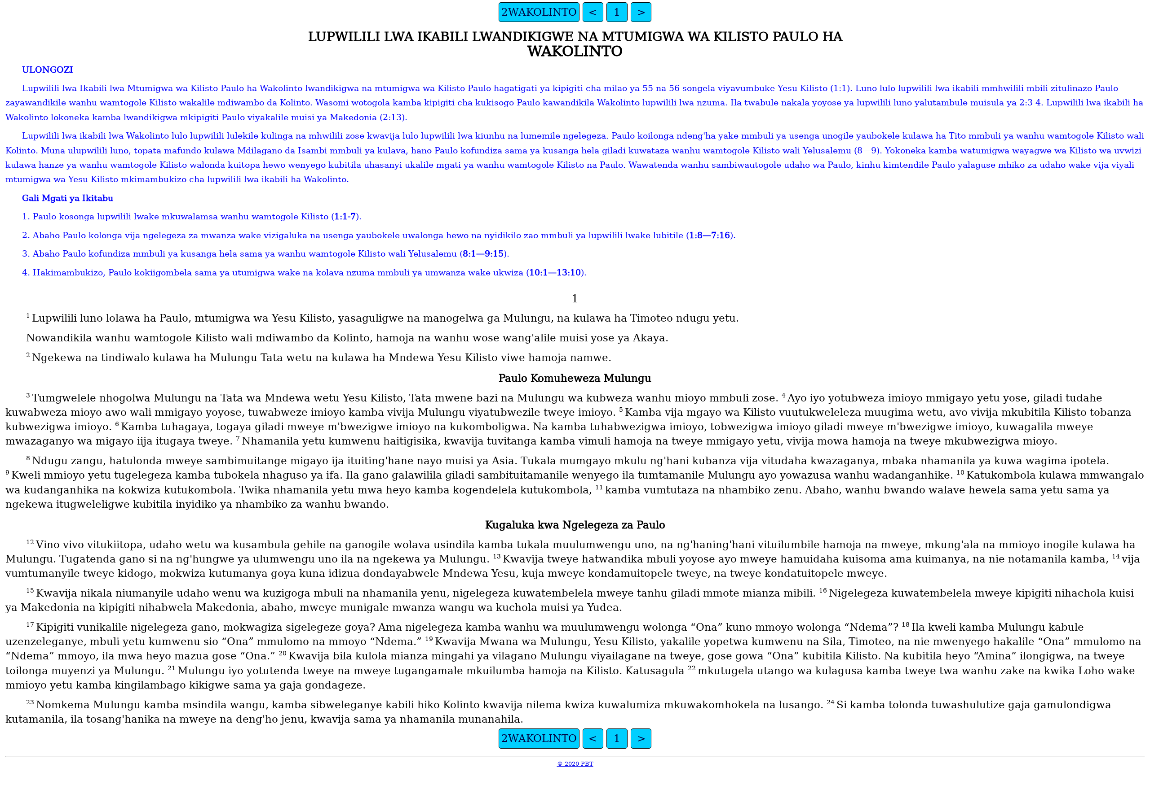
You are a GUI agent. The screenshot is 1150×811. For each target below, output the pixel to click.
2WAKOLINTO (539, 12)
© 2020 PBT (575, 763)
